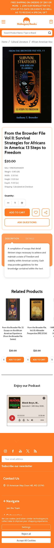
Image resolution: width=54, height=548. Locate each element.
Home (4, 41)
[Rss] (35, 451)
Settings (26, 527)
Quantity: (9, 195)
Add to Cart (17, 212)
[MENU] (3, 22)
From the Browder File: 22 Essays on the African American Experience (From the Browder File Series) (13, 333)
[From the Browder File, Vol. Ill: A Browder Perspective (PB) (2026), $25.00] (37, 309)
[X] (28, 451)
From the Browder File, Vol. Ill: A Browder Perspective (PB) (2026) (37, 330)
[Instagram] (5, 451)
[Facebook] (13, 451)
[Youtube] (20, 451)
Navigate (12, 501)
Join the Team (13, 508)
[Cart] (51, 22)
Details (30, 238)
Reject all (26, 533)
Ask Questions (27, 222)
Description (12, 238)
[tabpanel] (13, 331)
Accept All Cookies (26, 540)
